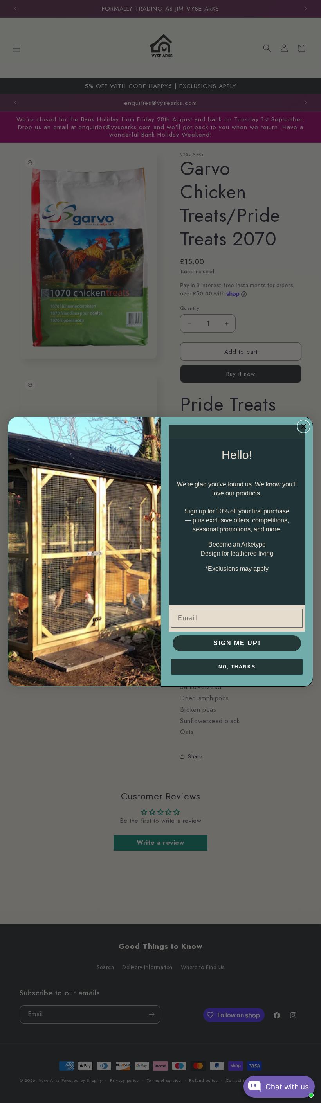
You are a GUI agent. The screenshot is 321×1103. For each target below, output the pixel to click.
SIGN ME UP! (237, 643)
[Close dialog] (303, 426)
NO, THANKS (237, 666)
